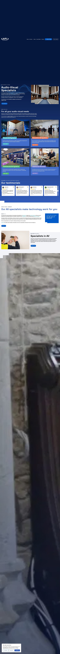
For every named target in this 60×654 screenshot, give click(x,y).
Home (28, 39)
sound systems (32, 215)
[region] (11, 648)
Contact (42, 39)
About (35, 39)
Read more (33, 245)
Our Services (4, 103)
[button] (58, 190)
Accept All (17, 650)
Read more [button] (4, 194)
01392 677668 (48, 39)
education (24, 216)
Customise (5, 650)
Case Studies (38, 39)
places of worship (36, 216)
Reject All (11, 650)
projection (24, 215)
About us (3, 225)
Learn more (5, 143)
